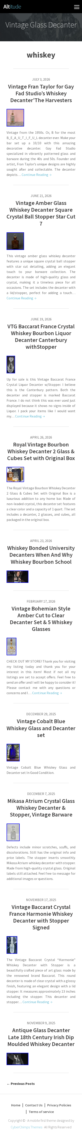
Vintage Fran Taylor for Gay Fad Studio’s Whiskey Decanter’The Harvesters (41, 93)
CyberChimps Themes (26, 1127)
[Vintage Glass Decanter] (12, 6)
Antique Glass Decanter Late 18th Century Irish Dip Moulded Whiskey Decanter (41, 1036)
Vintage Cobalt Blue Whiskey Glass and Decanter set (41, 727)
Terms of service (41, 1111)
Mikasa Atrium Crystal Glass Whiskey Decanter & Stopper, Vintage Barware (41, 807)
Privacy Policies (59, 1105)
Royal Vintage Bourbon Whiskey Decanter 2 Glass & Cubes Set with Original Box (41, 451)
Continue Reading (35, 174)
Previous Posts (21, 1083)
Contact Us (33, 1105)
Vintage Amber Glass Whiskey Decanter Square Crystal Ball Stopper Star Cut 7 (41, 213)
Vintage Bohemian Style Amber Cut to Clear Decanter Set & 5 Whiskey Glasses (41, 619)
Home (15, 1105)
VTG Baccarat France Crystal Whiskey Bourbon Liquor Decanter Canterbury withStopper (41, 336)
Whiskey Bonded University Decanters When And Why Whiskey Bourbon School (41, 554)
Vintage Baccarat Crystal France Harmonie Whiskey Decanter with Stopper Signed (41, 917)
